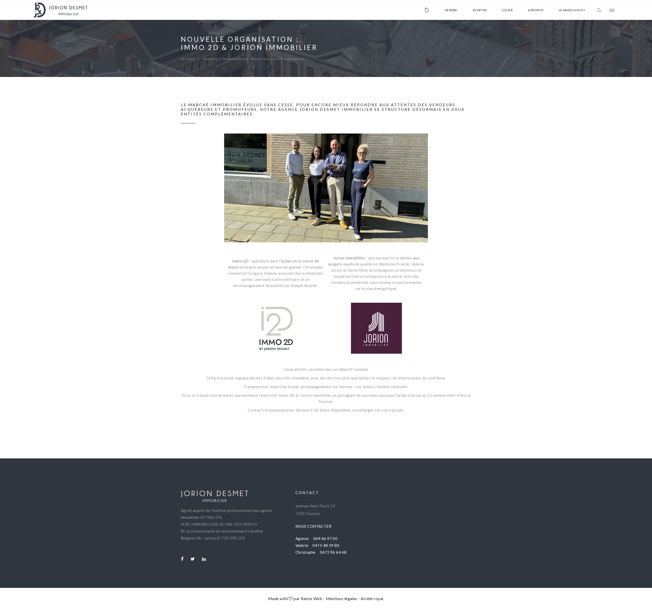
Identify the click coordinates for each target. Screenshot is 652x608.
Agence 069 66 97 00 (316, 538)
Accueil (188, 59)
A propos (536, 10)
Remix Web (311, 598)
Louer (507, 10)
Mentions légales (341, 598)
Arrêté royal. (372, 598)
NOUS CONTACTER (313, 526)
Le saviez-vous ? (572, 10)
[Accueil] (427, 10)
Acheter (480, 10)
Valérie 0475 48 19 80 (317, 545)
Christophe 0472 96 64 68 (321, 552)
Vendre (451, 10)
